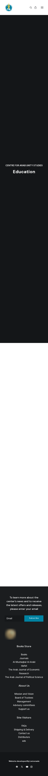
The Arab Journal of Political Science (24, 677)
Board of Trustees (24, 697)
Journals (24, 658)
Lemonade (34, 761)
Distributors (24, 737)
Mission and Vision (24, 694)
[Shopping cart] (34, 7)
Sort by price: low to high (23, 487)
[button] (42, 7)
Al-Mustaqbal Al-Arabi (24, 662)
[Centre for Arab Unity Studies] (9, 7)
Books (24, 654)
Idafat (24, 666)
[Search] (29, 7)
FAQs (24, 726)
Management (24, 701)
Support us (24, 709)
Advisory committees (24, 705)
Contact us (24, 733)
